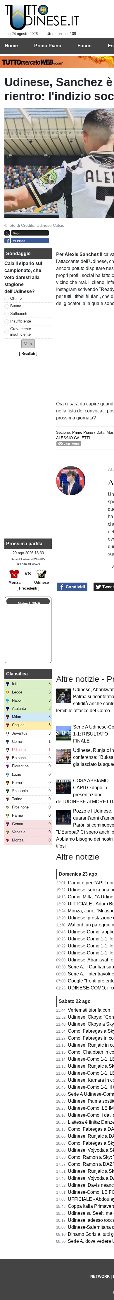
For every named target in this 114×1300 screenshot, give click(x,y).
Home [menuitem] (11, 45)
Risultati (28, 353)
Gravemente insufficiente (20, 332)
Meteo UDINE (29, 604)
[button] (28, 343)
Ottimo (16, 298)
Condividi (75, 586)
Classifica (17, 673)
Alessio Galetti (73, 438)
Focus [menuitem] (84, 45)
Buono (15, 306)
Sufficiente (19, 313)
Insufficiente (20, 321)
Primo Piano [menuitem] (47, 45)
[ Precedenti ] (28, 588)
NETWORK (100, 1276)
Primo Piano (82, 432)
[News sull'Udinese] (42, 18)
